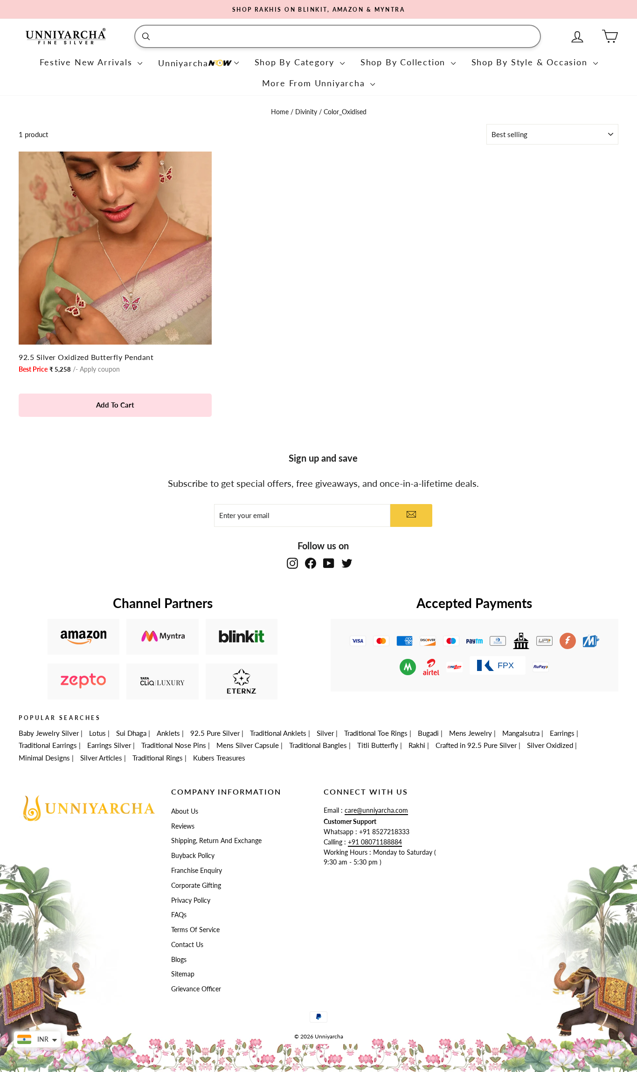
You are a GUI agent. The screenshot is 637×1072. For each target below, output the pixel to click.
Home (281, 112)
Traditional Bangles (318, 745)
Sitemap (182, 974)
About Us (184, 811)
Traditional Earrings (48, 745)
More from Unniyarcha (315, 83)
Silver (325, 733)
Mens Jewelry (470, 733)
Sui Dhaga (131, 733)
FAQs (179, 915)
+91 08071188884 (375, 842)
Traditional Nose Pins (173, 745)
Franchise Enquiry (196, 870)
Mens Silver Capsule (247, 745)
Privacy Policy (190, 900)
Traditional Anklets (278, 733)
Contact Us (187, 944)
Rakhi (417, 745)
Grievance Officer (196, 989)
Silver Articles (101, 758)
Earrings (562, 733)
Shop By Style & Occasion (531, 62)
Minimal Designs (44, 758)
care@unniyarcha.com (376, 810)
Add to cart (115, 405)
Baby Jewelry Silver (49, 733)
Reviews (182, 826)
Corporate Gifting (196, 885)
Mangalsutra (521, 733)
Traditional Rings (157, 758)
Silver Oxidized (550, 745)
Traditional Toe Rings (376, 733)
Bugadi (428, 733)
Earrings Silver (109, 745)
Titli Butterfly (377, 745)
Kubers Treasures (219, 758)
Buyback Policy (193, 855)
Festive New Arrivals (88, 62)
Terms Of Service (195, 930)
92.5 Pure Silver (215, 733)
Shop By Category (296, 62)
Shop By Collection (404, 62)
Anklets (168, 733)
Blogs (179, 959)
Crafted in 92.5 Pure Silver (476, 745)
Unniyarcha (183, 63)
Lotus (97, 733)
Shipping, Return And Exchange (216, 840)
